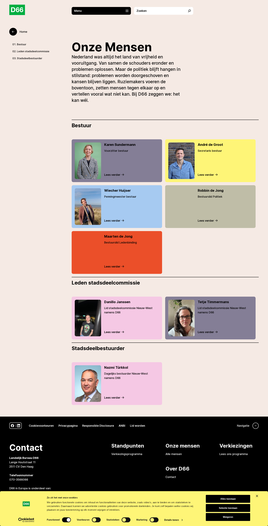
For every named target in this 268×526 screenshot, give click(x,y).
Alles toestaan (228, 498)
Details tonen (171, 520)
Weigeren (228, 517)
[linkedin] (18, 425)
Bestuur (21, 44)
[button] (103, 11)
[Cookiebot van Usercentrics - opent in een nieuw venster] (26, 520)
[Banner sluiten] (257, 496)
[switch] (96, 519)
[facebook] (12, 425)
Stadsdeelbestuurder (29, 58)
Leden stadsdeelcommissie (33, 51)
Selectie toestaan (228, 508)
